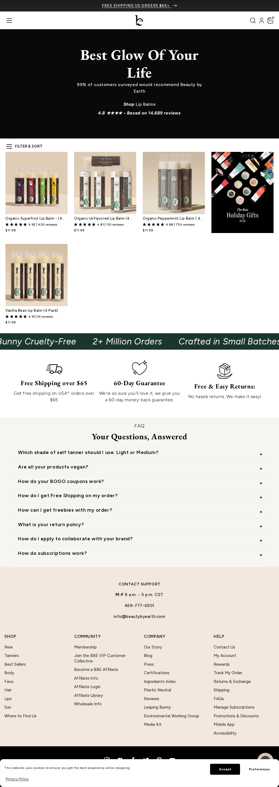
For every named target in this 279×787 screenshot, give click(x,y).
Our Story (153, 647)
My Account (225, 655)
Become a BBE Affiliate (96, 669)
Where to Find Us (20, 716)
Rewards (222, 664)
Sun (7, 707)
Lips (8, 698)
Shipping (221, 690)
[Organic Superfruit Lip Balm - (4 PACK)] (36, 183)
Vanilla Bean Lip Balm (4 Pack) (31, 310)
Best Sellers (15, 664)
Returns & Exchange (232, 681)
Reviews (151, 698)
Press (149, 664)
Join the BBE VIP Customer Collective (100, 658)
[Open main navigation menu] (9, 20)
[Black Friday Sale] (242, 192)
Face (8, 681)
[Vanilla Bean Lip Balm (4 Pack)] (36, 275)
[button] (270, 20)
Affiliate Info (86, 678)
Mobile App (224, 724)
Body (9, 672)
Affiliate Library (88, 695)
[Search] (253, 20)
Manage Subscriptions (234, 707)
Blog (148, 655)
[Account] (261, 20)
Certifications (156, 672)
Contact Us (224, 647)
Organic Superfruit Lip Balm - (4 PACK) (33, 218)
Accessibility (225, 733)
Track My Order (228, 672)
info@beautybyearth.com (139, 616)
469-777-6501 (139, 605)
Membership (85, 647)
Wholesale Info (88, 703)
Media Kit (153, 724)
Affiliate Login (87, 686)
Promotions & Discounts (236, 716)
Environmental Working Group (171, 716)
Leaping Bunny (157, 707)
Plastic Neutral (157, 690)
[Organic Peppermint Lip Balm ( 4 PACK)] (174, 183)
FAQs (219, 698)
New (8, 647)
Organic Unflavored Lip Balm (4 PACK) (102, 218)
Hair (8, 690)
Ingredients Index (159, 681)
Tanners (11, 655)
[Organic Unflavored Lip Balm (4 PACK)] (105, 183)
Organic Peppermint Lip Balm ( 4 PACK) (172, 218)
